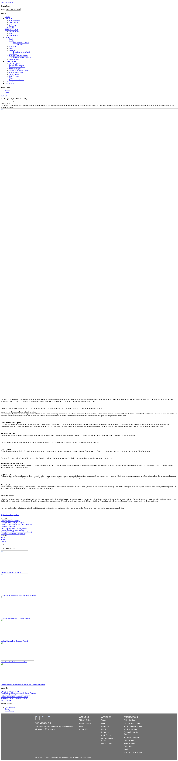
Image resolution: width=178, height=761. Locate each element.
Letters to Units (14, 59)
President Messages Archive (22, 57)
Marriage (20, 44)
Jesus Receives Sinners (16, 80)
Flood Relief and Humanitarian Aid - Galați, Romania (18, 595)
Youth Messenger (14, 69)
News (7, 92)
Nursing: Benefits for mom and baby (13, 530)
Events (11, 33)
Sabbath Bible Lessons (16, 65)
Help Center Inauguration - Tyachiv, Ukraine (15, 618)
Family (11, 41)
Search (3, 9)
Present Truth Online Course (18, 70)
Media (11, 78)
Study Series (13, 54)
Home (7, 90)
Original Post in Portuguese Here (10, 515)
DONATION (9, 83)
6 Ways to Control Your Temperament (13, 534)
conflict (3, 541)
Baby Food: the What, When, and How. (14, 528)
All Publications (14, 63)
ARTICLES (9, 37)
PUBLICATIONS (11, 61)
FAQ (10, 24)
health (3, 537)
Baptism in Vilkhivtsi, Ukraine (11, 572)
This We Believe (14, 20)
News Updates (14, 31)
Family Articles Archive (21, 43)
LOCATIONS (9, 28)
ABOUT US (9, 18)
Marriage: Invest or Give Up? (10, 521)
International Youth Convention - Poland (14, 662)
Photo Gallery (13, 35)
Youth (11, 39)
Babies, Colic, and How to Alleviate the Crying (16, 532)
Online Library (129, 746)
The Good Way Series (16, 72)
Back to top (4, 96)
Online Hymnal (14, 74)
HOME (7, 17)
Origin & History (14, 22)
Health (11, 48)
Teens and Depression (8, 526)
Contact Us (12, 26)
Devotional (12, 50)
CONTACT (9, 82)
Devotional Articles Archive (22, 52)
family (3, 539)
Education (12, 46)
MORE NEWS (6, 700)
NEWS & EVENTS (11, 30)
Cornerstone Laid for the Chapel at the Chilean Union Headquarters (23, 685)
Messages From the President (18, 56)
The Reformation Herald (17, 67)
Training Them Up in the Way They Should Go (16, 524)
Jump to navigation (7, 2)
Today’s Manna (14, 76)
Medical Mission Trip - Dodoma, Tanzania (14, 641)
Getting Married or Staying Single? (12, 522)
